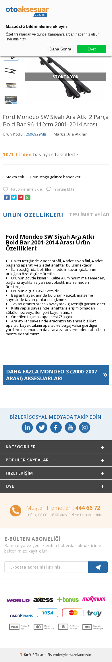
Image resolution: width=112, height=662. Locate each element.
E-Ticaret (39, 654)
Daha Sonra (60, 49)
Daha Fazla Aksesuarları (51, 375)
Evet (92, 49)
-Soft (26, 654)
